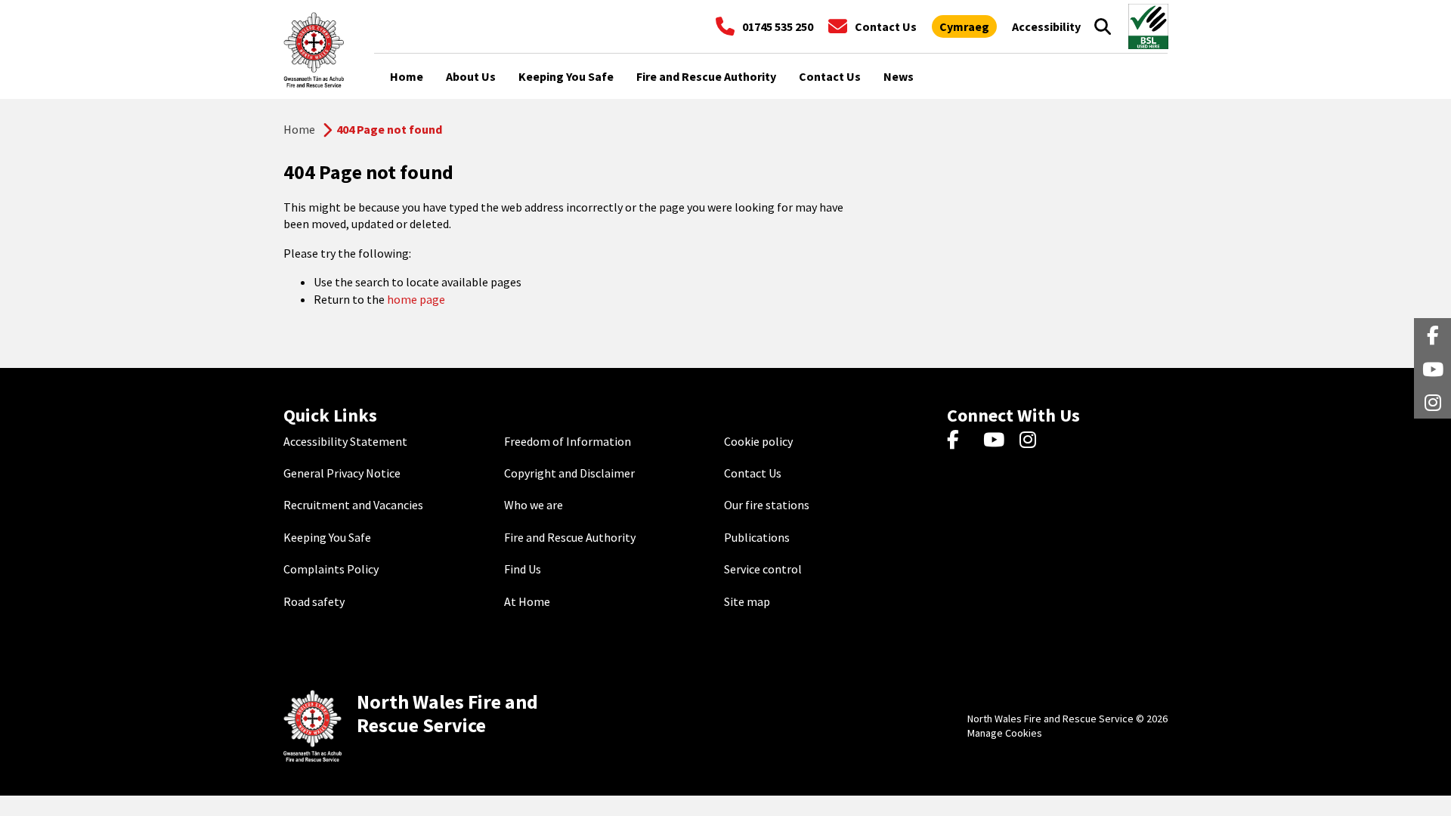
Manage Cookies (1004, 733)
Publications (757, 537)
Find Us (522, 568)
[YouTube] (996, 441)
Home (299, 129)
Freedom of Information (567, 441)
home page (416, 299)
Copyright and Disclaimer (569, 473)
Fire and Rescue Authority (570, 537)
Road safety (314, 601)
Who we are (533, 504)
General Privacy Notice (342, 473)
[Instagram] (1032, 441)
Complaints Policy (331, 568)
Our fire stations (766, 504)
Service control (763, 568)
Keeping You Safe (327, 537)
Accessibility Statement (345, 441)
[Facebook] (960, 441)
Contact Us (752, 473)
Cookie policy (758, 441)
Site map (747, 601)
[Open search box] (1102, 26)
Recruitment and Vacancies (353, 504)
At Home (527, 601)
